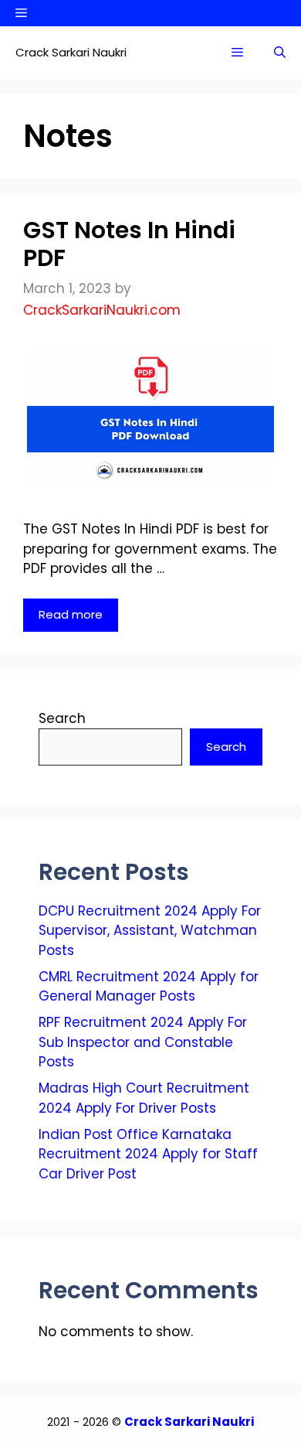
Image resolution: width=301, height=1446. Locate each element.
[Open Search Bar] (280, 52)
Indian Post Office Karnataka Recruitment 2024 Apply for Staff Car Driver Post (148, 1154)
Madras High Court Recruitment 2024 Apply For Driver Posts (144, 1098)
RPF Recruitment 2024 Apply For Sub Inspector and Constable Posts (143, 1042)
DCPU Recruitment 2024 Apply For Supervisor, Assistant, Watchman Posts (150, 931)
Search (62, 718)
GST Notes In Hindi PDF (129, 244)
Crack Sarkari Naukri (71, 52)
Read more (71, 614)
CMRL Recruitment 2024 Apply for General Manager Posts (149, 986)
